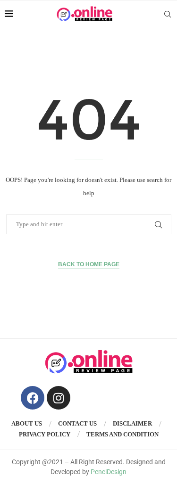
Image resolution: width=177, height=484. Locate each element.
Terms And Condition (122, 434)
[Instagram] (58, 398)
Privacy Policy (44, 434)
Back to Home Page (88, 264)
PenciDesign (108, 472)
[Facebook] (32, 398)
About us (26, 423)
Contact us (77, 423)
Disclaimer (132, 423)
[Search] (167, 14)
